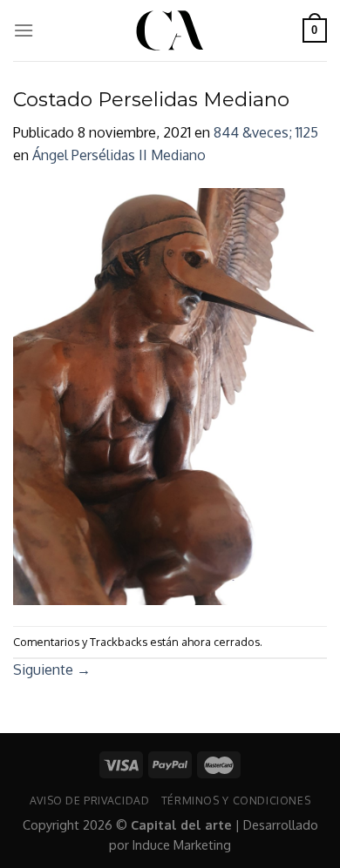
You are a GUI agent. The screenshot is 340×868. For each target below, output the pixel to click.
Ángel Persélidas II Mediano (119, 155)
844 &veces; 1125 (266, 132)
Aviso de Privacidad (90, 800)
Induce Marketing (182, 844)
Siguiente (52, 669)
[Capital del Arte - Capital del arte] (170, 30)
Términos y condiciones (235, 800)
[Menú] (23, 30)
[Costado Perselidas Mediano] (170, 395)
